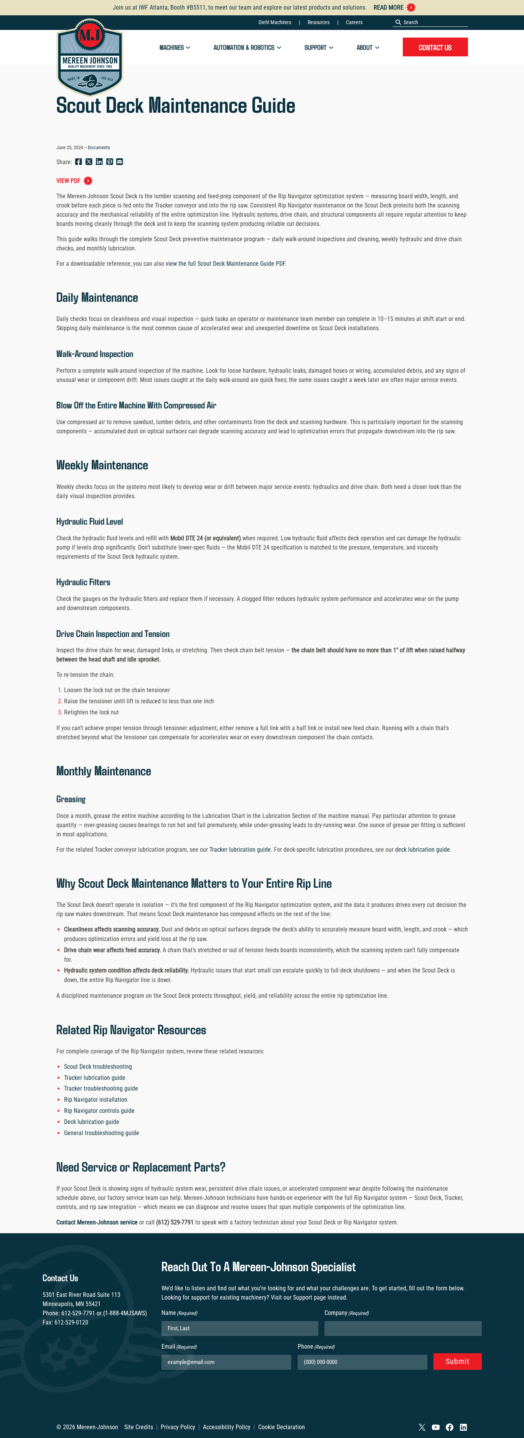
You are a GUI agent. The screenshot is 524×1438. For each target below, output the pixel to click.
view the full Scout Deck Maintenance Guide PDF (224, 263)
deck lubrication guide (422, 849)
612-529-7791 (78, 1313)
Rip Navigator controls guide (99, 1110)
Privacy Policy (178, 1427)
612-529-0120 (71, 1322)
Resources (319, 22)
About (364, 47)
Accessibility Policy (226, 1427)
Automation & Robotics (244, 47)
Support (315, 47)
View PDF (68, 180)
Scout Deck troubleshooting (98, 1066)
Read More (389, 7)
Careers (354, 22)
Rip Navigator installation (95, 1099)
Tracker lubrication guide (239, 849)
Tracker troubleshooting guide (101, 1088)
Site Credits (138, 1427)
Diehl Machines (275, 22)
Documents (99, 147)
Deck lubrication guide (91, 1121)
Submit (458, 1361)
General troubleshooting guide (101, 1133)
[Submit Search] (398, 22)
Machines (172, 47)
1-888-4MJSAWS (125, 1313)
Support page (309, 1297)
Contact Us (435, 47)
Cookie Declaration (281, 1427)
